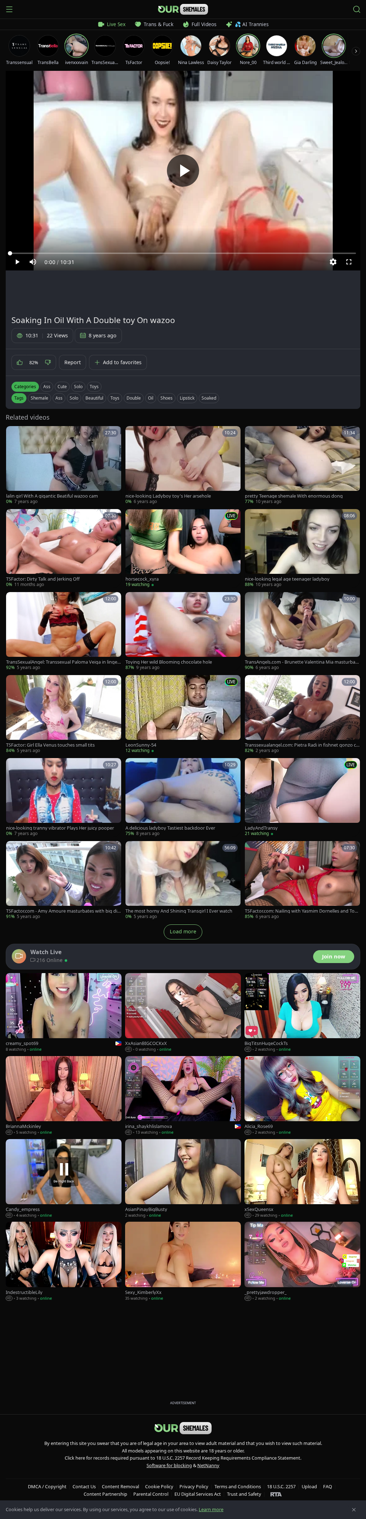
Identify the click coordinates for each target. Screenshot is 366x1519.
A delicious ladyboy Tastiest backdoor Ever (170, 828)
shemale (39, 398)
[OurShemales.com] (183, 9)
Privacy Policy (193, 1486)
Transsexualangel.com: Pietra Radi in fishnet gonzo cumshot (302, 745)
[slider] (183, 253)
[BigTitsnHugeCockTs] (302, 1012)
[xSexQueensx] (302, 1178)
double (134, 398)
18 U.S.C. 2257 (281, 1486)
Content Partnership (105, 1494)
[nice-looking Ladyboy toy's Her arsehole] (183, 465)
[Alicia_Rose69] (302, 1095)
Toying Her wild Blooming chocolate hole (168, 662)
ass (59, 398)
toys (114, 398)
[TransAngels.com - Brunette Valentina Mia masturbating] (302, 631)
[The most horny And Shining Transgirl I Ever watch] (183, 880)
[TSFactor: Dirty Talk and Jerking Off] (63, 548)
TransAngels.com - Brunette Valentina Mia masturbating (301, 662)
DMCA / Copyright (47, 1486)
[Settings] (333, 262)
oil (150, 398)
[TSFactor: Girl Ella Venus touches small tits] (63, 714)
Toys (94, 387)
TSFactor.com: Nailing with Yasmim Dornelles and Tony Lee (302, 911)
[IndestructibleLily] (64, 1261)
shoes (166, 398)
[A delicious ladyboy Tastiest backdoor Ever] (183, 797)
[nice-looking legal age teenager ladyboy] (302, 548)
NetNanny (208, 1465)
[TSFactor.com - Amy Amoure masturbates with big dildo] (63, 880)
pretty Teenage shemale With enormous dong (294, 496)
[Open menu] (9, 9)
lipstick (187, 398)
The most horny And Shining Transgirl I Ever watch (178, 911)
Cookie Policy (159, 1486)
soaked (209, 398)
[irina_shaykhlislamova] (183, 1095)
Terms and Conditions (237, 1486)
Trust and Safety (244, 1494)
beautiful (94, 398)
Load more (183, 931)
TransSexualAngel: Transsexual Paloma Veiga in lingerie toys (63, 662)
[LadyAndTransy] (302, 797)
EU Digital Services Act (197, 1494)
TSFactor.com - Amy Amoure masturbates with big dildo (63, 911)
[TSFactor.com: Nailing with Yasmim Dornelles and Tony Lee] (302, 880)
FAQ (327, 1486)
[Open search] (356, 9)
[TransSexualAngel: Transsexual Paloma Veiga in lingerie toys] (63, 631)
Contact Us (84, 1486)
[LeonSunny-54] (183, 714)
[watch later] (14, 434)
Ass (46, 387)
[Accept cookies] (353, 1509)
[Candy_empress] (64, 1178)
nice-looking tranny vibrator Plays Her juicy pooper (60, 828)
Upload (309, 1486)
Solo (78, 387)
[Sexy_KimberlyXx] (183, 1261)
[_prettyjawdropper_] (302, 1261)
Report (72, 362)
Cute (62, 387)
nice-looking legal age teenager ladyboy (287, 579)
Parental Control (150, 1494)
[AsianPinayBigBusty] (183, 1178)
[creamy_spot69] (64, 1012)
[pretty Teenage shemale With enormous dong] (302, 465)
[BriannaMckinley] (64, 1095)
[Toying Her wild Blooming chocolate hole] (183, 631)
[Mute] (33, 262)
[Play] (183, 171)
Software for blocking (169, 1465)
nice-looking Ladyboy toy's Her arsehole (168, 496)
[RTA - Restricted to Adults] (276, 1494)
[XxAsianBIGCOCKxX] (183, 1012)
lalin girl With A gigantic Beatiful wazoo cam (52, 496)
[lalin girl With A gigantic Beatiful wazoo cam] (63, 465)
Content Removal (120, 1486)
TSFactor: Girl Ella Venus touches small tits (50, 745)
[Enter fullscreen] (349, 262)
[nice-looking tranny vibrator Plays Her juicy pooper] (63, 797)
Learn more (211, 1509)
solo (74, 398)
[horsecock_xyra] (183, 548)
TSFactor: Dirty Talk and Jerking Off (43, 579)
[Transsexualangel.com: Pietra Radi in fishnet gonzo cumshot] (302, 714)
